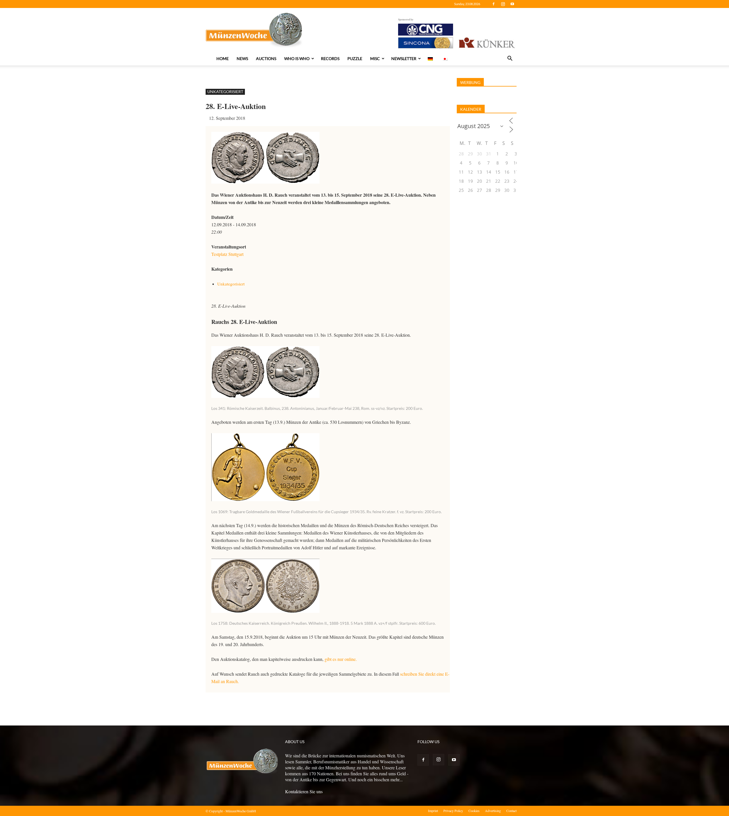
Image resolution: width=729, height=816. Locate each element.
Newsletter (403, 58)
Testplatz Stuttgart (227, 254)
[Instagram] (503, 4)
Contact (511, 810)
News (242, 58)
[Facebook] (493, 4)
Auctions (266, 58)
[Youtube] (512, 4)
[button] (510, 59)
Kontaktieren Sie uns (304, 791)
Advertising (493, 810)
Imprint (433, 810)
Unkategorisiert (225, 91)
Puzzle (354, 58)
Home (222, 58)
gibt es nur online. (341, 659)
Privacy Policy (453, 810)
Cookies (474, 810)
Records (330, 58)
